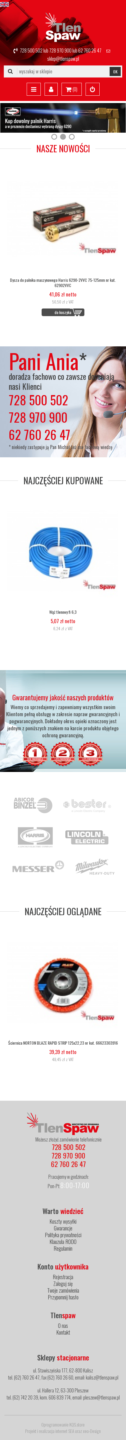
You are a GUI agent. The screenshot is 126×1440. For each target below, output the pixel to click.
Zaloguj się (63, 1283)
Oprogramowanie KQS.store (63, 1424)
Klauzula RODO (63, 1241)
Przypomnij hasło (63, 1297)
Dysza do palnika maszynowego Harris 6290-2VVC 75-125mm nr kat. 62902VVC (63, 282)
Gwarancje (63, 1228)
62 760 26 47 (89, 50)
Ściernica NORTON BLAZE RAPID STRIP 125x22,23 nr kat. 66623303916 (63, 1043)
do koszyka (63, 312)
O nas (63, 1325)
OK (115, 71)
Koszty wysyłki (63, 1221)
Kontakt (63, 1332)
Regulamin (63, 1248)
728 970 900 (60, 50)
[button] (54, 137)
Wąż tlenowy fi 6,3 (62, 612)
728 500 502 (31, 50)
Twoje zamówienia (63, 1290)
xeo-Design (92, 1431)
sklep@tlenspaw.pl (63, 58)
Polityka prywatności (63, 1235)
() (74, 89)
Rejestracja (63, 1277)
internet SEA (64, 1431)
